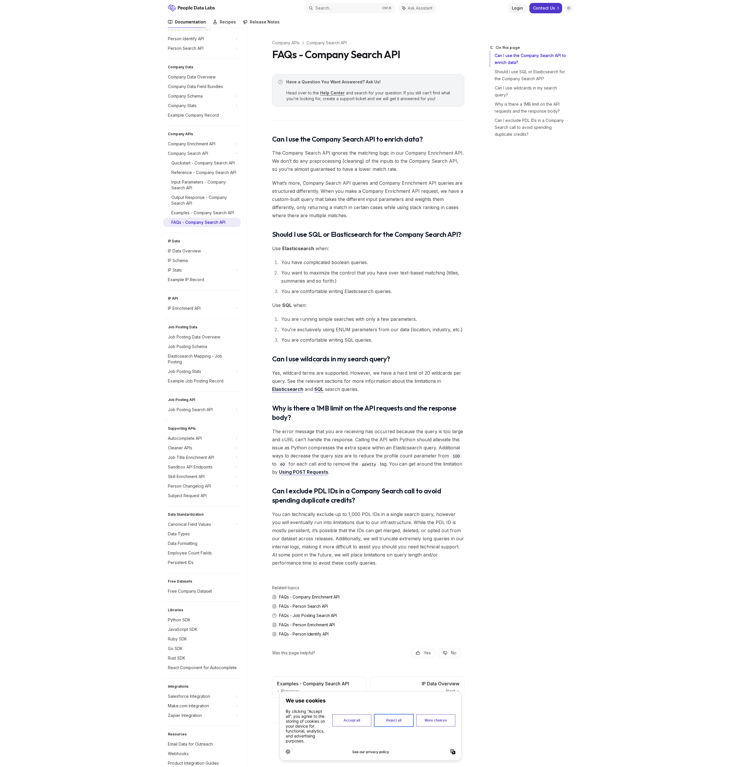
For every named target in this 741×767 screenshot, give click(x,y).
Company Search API (327, 42)
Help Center (332, 92)
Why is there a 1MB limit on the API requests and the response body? (527, 108)
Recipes (228, 21)
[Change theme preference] (568, 8)
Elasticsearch (287, 389)
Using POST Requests (303, 472)
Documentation (190, 21)
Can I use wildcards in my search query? (526, 91)
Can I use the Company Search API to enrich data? (530, 59)
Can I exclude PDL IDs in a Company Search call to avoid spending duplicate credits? (529, 127)
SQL (319, 389)
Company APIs (286, 42)
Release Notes (265, 21)
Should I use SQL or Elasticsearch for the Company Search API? (530, 75)
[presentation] (204, 397)
